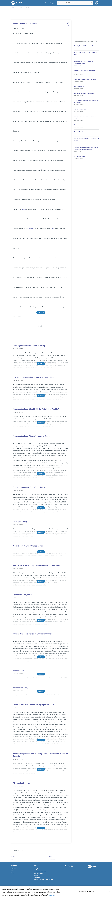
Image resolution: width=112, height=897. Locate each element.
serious (24, 209)
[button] (67, 24)
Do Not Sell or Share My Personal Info (86, 891)
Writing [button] (51, 3)
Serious (13, 856)
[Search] (91, 3)
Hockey (50, 856)
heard (52, 228)
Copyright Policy (38, 869)
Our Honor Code (38, 873)
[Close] (109, 891)
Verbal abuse (52, 859)
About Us (13, 868)
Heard (12, 859)
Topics (45, 3)
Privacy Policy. (52, 895)
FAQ (12, 873)
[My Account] (97, 3)
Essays (39, 3)
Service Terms (37, 877)
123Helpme (14, 8)
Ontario (31, 228)
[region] (56, 891)
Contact (13, 870)
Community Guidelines (40, 871)
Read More (40, 363)
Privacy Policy (37, 875)
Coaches (51, 854)
